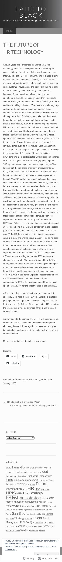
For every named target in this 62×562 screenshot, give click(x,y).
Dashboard (32, 476)
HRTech (12, 497)
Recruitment (42, 510)
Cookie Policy (11, 549)
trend (41, 522)
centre (36, 472)
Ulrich (11, 526)
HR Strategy (34, 379)
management (31, 501)
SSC (7, 518)
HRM (19, 493)
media (49, 502)
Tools (37, 522)
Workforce (25, 530)
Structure (28, 518)
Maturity (42, 502)
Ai (11, 467)
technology (27, 522)
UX (15, 526)
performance (42, 506)
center (31, 472)
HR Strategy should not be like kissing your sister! (34, 405)
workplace (34, 530)
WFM (34, 526)
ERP (20, 484)
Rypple (8, 514)
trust (46, 522)
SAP (23, 514)
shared (36, 514)
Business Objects (43, 468)
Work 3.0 (41, 527)
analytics (20, 467)
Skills (42, 514)
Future (42, 483)
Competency (11, 476)
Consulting (22, 476)
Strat (12, 518)
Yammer (42, 530)
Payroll (33, 506)
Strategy (19, 518)
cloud (44, 472)
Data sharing (45, 476)
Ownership (26, 506)
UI (7, 526)
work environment (13, 530)
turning (51, 522)
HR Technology (30, 497)
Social (49, 513)
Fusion (32, 484)
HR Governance (42, 489)
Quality (34, 510)
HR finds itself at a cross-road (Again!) (22, 402)
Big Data (30, 468)
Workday (50, 526)
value (21, 526)
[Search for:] (55, 31)
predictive (20, 510)
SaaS (16, 513)
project (28, 510)
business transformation (17, 472)
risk (50, 510)
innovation (19, 501)
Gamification (14, 489)
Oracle (17, 505)
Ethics (26, 484)
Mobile (10, 505)
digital (9, 479)
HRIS (15, 379)
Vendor (28, 527)
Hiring (24, 489)
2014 (8, 468)
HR (31, 488)
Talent (37, 518)
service (30, 514)
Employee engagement (26, 480)
